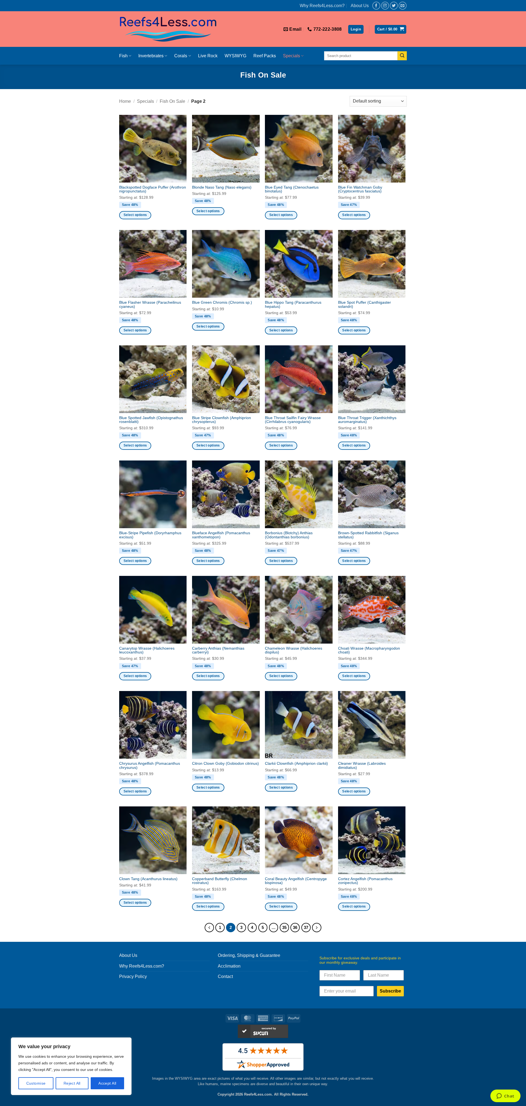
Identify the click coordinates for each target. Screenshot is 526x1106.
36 (295, 927)
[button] (356, 29)
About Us (360, 5)
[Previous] (209, 927)
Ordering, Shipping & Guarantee (249, 955)
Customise (36, 1083)
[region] (71, 1066)
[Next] (316, 927)
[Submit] (402, 56)
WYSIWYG (235, 55)
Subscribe (390, 991)
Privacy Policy (133, 976)
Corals (180, 55)
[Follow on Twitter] (394, 6)
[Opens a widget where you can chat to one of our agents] (505, 1096)
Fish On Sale (172, 101)
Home (125, 101)
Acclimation (229, 966)
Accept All (107, 1083)
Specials (291, 55)
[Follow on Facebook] (376, 6)
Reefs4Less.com (258, 1094)
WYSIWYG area (188, 1078)
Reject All (72, 1083)
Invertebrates (151, 55)
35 (284, 927)
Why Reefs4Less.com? (322, 5)
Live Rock (208, 55)
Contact (225, 976)
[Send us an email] (403, 6)
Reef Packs (264, 55)
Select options (135, 215)
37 (306, 927)
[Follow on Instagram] (385, 6)
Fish (123, 55)
